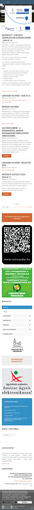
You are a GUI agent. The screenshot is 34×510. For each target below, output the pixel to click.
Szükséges (7, 506)
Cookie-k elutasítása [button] (9, 502)
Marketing (15, 507)
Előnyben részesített (18, 506)
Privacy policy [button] (20, 499)
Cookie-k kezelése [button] (10, 499)
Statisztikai (7, 507)
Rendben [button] (24, 502)
